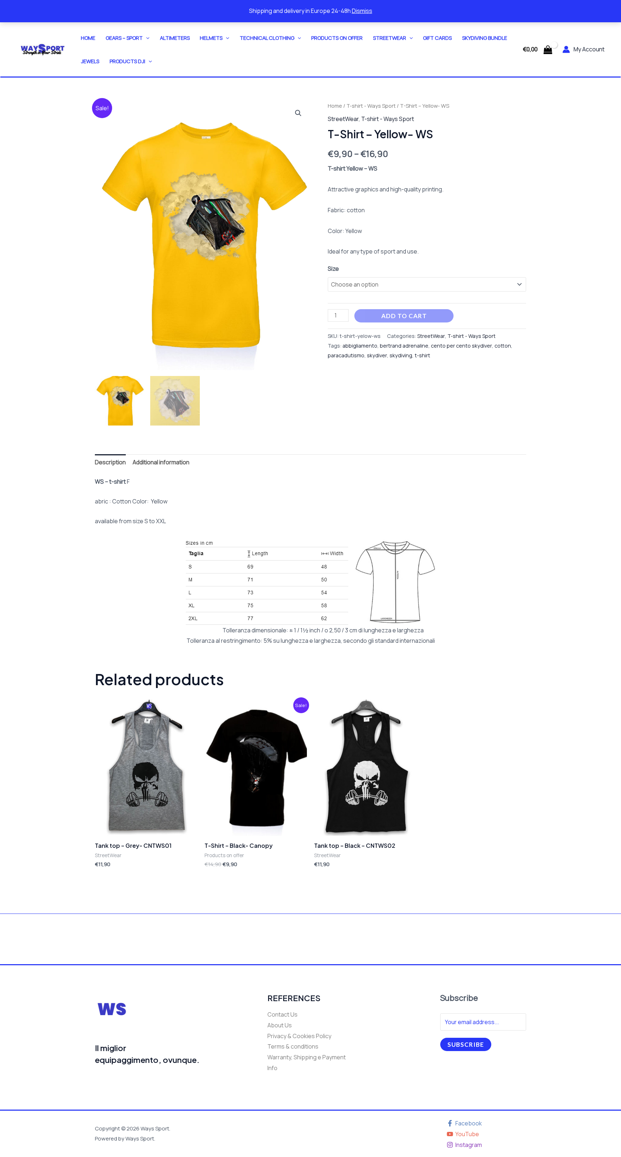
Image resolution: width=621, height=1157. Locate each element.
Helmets (211, 37)
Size (333, 269)
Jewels (90, 61)
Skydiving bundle (484, 37)
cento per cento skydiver (461, 345)
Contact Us (282, 1014)
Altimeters (175, 37)
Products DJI (127, 61)
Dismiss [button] (362, 11)
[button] (146, 37)
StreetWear (389, 37)
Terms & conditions (292, 1046)
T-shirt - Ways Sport (371, 105)
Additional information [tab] (161, 462)
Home (88, 37)
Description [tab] (110, 462)
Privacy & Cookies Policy (299, 1036)
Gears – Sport (124, 37)
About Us (279, 1025)
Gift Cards (437, 37)
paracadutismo (346, 355)
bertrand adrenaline (404, 345)
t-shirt (422, 355)
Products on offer (337, 37)
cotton (502, 345)
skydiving (401, 355)
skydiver (377, 355)
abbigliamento (359, 345)
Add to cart (404, 316)
